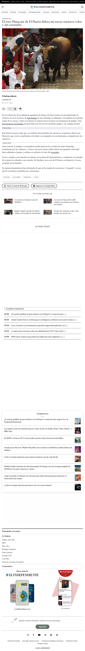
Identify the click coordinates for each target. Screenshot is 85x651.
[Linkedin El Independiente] (51, 635)
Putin (57, 1)
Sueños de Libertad (30, 1)
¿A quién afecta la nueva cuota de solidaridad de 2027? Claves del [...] (38, 331)
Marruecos (52, 1)
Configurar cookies (42, 643)
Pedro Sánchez (7, 552)
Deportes (73, 12)
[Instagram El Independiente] (45, 635)
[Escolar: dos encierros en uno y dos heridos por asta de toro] (48, 212)
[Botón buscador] (82, 7)
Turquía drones (64, 1)
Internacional (35, 12)
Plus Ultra (5, 546)
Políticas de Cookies (71, 641)
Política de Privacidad (14, 641)
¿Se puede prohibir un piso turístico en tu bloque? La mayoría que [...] (38, 314)
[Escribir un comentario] (20, 108)
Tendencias (6, 18)
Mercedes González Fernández (13, 562)
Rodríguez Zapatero (9, 549)
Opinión (4, 12)
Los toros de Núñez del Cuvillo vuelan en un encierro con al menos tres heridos (66, 202)
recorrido (55, 152)
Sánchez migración (43, 1)
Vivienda (81, 1)
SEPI (4, 543)
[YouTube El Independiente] (39, 635)
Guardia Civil (6, 556)
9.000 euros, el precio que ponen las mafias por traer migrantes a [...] (37, 337)
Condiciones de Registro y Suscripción (52, 641)
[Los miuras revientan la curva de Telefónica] (8, 202)
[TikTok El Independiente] (57, 635)
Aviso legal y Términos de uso (30, 641)
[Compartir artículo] (3, 108)
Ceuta (22, 1)
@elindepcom (6, 100)
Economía (22, 12)
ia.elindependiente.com (22, 609)
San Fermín (32, 118)
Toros (36, 177)
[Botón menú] (3, 7)
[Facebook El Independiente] (33, 635)
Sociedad (55, 12)
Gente (64, 12)
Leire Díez (5, 559)
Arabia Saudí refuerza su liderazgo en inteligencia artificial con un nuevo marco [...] (43, 320)
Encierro (6, 177)
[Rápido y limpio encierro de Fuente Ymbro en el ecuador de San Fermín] (8, 212)
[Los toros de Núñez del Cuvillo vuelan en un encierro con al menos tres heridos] (48, 202)
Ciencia (46, 12)
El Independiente (9, 96)
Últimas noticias (15, 1)
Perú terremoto (74, 1)
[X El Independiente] (28, 635)
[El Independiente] (42, 7)
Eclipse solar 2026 (8, 540)
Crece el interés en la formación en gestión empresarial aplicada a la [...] (39, 325)
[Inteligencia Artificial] (22, 605)
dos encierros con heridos (13, 124)
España (13, 12)
